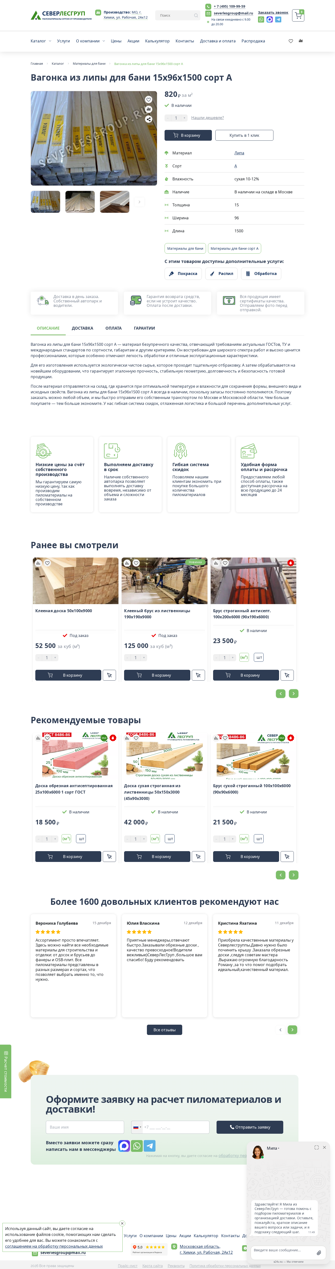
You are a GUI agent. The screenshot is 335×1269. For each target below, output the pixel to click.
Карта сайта (152, 1266)
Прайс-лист (128, 1266)
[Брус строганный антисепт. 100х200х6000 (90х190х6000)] (253, 581)
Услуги (130, 1235)
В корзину (190, 135)
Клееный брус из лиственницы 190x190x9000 (157, 614)
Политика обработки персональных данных (225, 1266)
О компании (151, 1235)
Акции (185, 1235)
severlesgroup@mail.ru (233, 13)
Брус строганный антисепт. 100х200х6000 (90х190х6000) (242, 614)
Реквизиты (176, 1266)
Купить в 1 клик (244, 135)
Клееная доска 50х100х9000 (63, 610)
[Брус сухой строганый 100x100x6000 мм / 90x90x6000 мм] (253, 756)
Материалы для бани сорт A (234, 248)
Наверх (326, 888)
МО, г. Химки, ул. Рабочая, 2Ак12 (126, 15)
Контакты (230, 1235)
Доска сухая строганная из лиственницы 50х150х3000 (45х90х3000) (152, 792)
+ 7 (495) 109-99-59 (229, 6)
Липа (239, 153)
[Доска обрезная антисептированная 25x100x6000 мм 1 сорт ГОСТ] (75, 756)
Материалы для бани (185, 248)
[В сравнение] (148, 109)
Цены (171, 1235)
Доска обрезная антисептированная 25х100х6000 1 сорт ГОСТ (74, 789)
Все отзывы (165, 1030)
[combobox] (137, 1127)
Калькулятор (206, 1235)
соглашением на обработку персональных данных (54, 1246)
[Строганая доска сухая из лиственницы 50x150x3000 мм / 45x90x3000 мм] (164, 756)
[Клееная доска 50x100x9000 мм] (75, 581)
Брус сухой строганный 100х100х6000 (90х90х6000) (252, 789)
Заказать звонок (273, 12)
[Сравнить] (38, 563)
